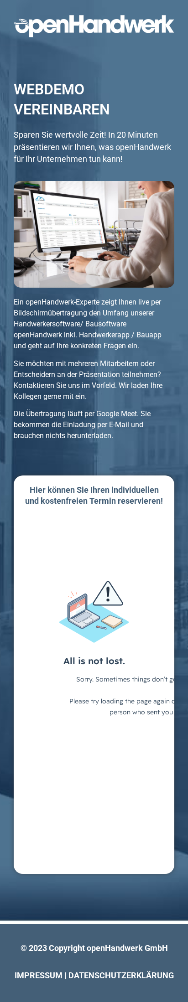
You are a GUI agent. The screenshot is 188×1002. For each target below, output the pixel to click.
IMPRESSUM (39, 975)
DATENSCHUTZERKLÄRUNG (121, 975)
